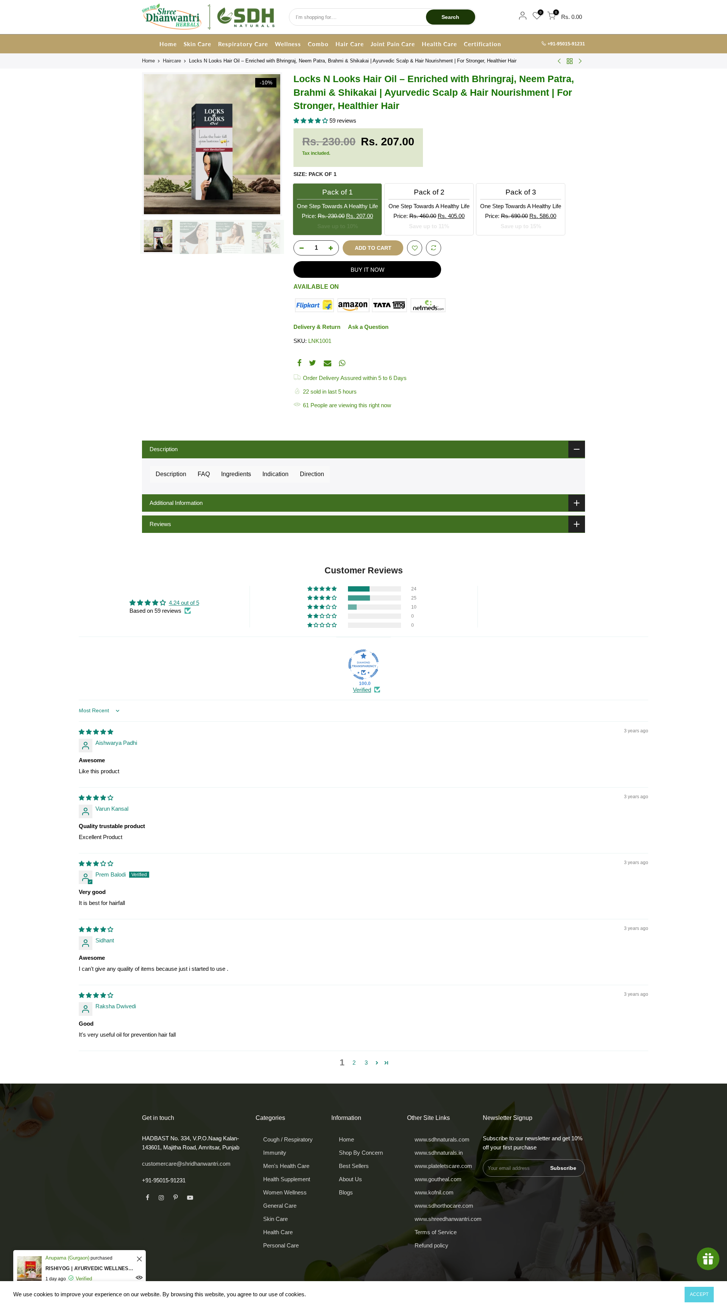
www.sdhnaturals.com (442, 1139)
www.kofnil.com (434, 1192)
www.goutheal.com (438, 1179)
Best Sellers (354, 1166)
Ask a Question (368, 327)
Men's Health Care (286, 1166)
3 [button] (366, 1062)
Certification (482, 43)
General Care (279, 1205)
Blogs (346, 1192)
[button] (311, 120)
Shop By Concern (361, 1152)
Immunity (274, 1152)
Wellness (288, 43)
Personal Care (281, 1245)
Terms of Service (436, 1232)
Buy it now (367, 269)
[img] (96, 732)
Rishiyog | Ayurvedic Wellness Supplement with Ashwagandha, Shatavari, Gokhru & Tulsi (89, 1268)
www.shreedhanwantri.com (448, 1219)
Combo (318, 43)
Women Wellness (285, 1192)
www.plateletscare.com (443, 1166)
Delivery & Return (316, 327)
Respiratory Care (243, 43)
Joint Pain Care (393, 43)
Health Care (439, 43)
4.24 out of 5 (184, 603)
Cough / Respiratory (288, 1139)
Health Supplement (286, 1179)
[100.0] (363, 664)
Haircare (172, 61)
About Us (350, 1179)
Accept (699, 1294)
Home (168, 43)
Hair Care (349, 43)
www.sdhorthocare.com (444, 1205)
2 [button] (354, 1062)
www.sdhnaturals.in (439, 1152)
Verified (362, 690)
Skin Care (197, 43)
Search (450, 17)
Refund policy (431, 1245)
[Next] (269, 144)
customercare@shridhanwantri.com (186, 1163)
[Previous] (155, 144)
